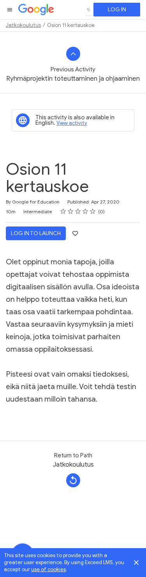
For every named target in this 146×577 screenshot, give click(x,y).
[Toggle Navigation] (10, 10)
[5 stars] (93, 211)
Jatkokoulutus (23, 25)
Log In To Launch (36, 233)
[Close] (136, 562)
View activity (71, 123)
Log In (117, 9)
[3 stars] (78, 211)
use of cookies (48, 569)
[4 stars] (85, 211)
